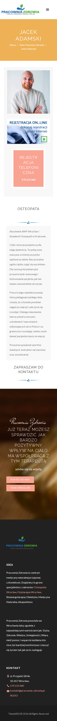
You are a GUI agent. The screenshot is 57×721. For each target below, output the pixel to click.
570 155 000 (17, 685)
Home (13, 44)
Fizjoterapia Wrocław (29, 592)
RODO (14, 695)
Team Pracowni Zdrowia (31, 44)
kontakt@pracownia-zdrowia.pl (27, 690)
